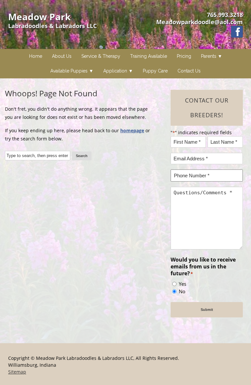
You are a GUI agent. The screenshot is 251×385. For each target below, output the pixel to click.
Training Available (148, 56)
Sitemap (17, 372)
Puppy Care (155, 70)
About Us (62, 56)
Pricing (184, 56)
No (182, 291)
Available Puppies (69, 70)
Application (115, 70)
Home (35, 56)
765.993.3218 (225, 15)
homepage (132, 130)
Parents (208, 56)
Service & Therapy (100, 56)
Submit (207, 310)
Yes (182, 284)
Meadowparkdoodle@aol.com (199, 22)
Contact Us (189, 70)
